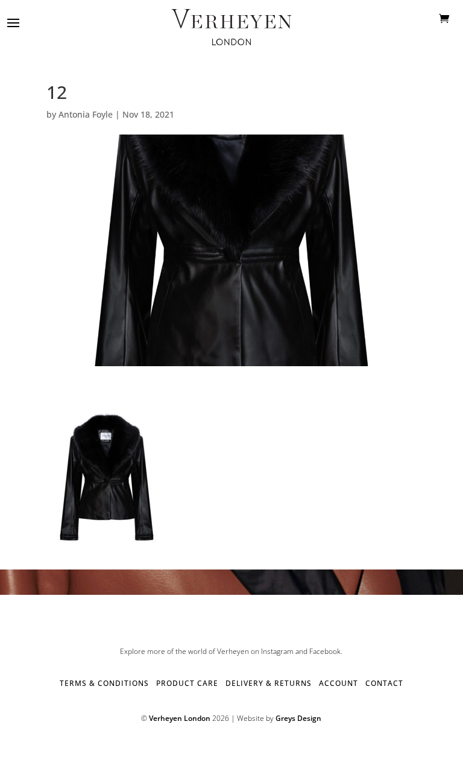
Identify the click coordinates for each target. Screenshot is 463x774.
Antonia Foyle (85, 114)
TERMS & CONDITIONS (104, 683)
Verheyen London (179, 718)
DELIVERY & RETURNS (268, 683)
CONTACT (384, 683)
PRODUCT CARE (187, 683)
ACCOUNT (338, 683)
